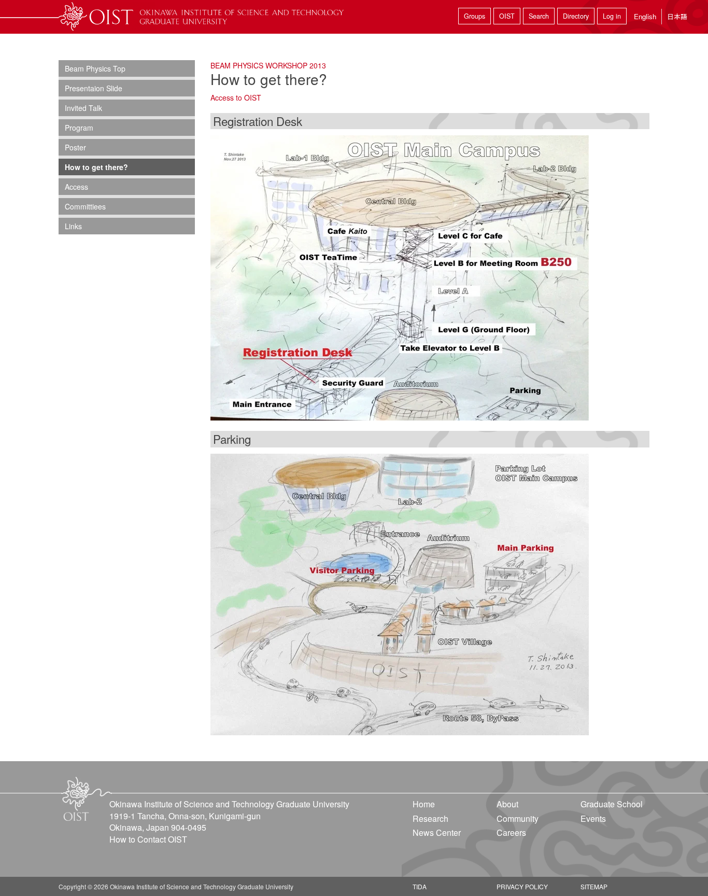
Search (539, 16)
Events (593, 818)
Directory (576, 16)
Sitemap (593, 886)
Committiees (85, 206)
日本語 (677, 16)
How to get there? (96, 167)
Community (518, 818)
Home (424, 804)
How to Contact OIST (148, 839)
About (507, 804)
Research (430, 818)
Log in (612, 16)
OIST (507, 16)
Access (76, 186)
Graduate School (611, 804)
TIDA (420, 886)
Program (79, 127)
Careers (511, 832)
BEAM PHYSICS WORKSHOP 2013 (268, 65)
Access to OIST (235, 97)
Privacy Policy (522, 886)
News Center (437, 832)
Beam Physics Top (95, 68)
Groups (474, 16)
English (645, 16)
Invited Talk (83, 108)
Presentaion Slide (93, 88)
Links (73, 226)
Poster (75, 147)
